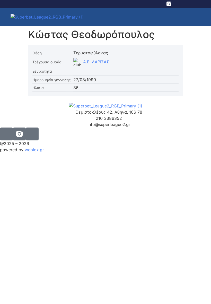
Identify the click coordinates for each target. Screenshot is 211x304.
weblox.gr (34, 149)
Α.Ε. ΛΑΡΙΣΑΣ (96, 61)
